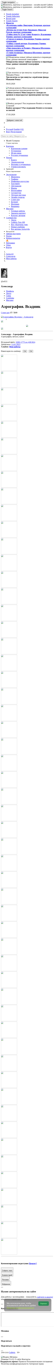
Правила (23, 1361)
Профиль (10, 291)
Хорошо (43, 1303)
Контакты (26, 1359)
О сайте (18, 1359)
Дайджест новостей (14, 120)
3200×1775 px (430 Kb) (25, 342)
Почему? (33, 1263)
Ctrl (25, 351)
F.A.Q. (12, 1359)
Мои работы (14, 347)
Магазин (9, 300)
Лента (8, 293)
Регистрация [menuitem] (16, 132)
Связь (8, 296)
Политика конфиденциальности (15, 1364)
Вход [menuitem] (8, 132)
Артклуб (13, 170)
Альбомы (10, 298)
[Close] (26, 136)
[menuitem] (22, 129)
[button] (12, 14)
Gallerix (12, 1352)
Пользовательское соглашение (39, 1361)
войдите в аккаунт (45, 1297)
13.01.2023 (15, 344)
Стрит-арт (5, 313)
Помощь (5, 1359)
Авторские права (36, 1364)
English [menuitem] (17, 129)
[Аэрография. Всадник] (17, 317)
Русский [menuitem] (9, 129)
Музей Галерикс (13, 142)
